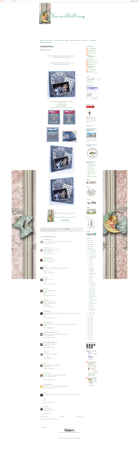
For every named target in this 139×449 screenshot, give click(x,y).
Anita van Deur (47, 257)
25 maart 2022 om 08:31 (49, 253)
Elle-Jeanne (46, 248)
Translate (91, 82)
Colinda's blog (91, 71)
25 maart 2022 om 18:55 (49, 347)
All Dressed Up (91, 168)
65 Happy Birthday (93, 296)
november (91, 252)
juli (90, 260)
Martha (45, 300)
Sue (44, 392)
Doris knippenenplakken (49, 342)
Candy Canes (92, 294)
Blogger (79, 438)
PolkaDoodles (91, 166)
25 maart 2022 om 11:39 (49, 272)
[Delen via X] (66, 229)
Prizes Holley (92, 290)
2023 (89, 246)
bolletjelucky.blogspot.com (50, 332)
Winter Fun (91, 298)
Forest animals (92, 292)
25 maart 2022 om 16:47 (49, 327)
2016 (89, 327)
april (90, 266)
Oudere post (80, 416)
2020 (89, 319)
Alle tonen (96, 73)
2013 (89, 333)
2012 (89, 335)
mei (90, 264)
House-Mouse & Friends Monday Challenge (92, 363)
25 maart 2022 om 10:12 (49, 261)
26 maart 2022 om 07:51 (49, 379)
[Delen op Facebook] (67, 229)
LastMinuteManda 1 (92, 164)
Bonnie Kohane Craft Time (92, 67)
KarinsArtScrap (91, 117)
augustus (91, 258)
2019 (89, 321)
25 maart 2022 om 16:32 (49, 317)
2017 (89, 325)
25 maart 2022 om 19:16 (49, 358)
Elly (44, 363)
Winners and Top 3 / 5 (84, 40)
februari (91, 312)
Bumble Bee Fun (93, 303)
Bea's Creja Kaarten (93, 62)
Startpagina (41, 40)
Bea (44, 266)
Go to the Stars (92, 282)
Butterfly (91, 280)
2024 (89, 244)
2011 (89, 337)
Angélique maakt (92, 51)
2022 (89, 248)
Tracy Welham (46, 384)
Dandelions (91, 305)
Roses (90, 278)
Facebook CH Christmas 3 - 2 (93, 285)
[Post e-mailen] (61, 228)
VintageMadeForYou (74, 432)
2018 (89, 323)
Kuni (44, 277)
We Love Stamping (92, 377)
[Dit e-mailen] (63, 229)
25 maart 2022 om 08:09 (49, 243)
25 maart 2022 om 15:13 (49, 306)
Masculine (91, 276)
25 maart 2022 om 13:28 (49, 284)
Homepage (62, 416)
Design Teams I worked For (49, 40)
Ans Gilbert (46, 311)
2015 (89, 329)
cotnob (45, 373)
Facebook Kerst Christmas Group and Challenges (61, 40)
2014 (89, 331)
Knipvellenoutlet (91, 171)
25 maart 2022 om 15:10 (49, 295)
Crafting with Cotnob (52, 376)
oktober (91, 254)
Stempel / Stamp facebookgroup (74, 40)
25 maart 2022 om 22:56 (49, 368)
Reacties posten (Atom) (52, 419)
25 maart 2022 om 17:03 (49, 337)
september (91, 256)
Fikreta (45, 406)
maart (90, 268)
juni (90, 262)
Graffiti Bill (91, 271)
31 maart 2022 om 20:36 (49, 410)
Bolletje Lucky (91, 64)
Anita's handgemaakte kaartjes (91, 56)
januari (91, 314)
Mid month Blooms (95, 380)
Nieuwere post (44, 416)
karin (44, 288)
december (91, 250)
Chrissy (45, 352)
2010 (89, 339)
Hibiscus (91, 307)
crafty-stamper (47, 322)
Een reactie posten (46, 413)
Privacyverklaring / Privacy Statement (45, 42)
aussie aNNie (91, 59)
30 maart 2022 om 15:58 (49, 402)
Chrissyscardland (92, 69)
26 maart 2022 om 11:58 (49, 388)
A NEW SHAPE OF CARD (93, 40)
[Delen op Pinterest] (69, 229)
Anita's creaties (91, 53)
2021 (89, 317)
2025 (89, 242)
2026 (89, 240)
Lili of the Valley (91, 170)
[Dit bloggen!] (65, 229)
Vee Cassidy (46, 239)
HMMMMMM (92, 269)
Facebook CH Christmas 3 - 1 (93, 310)
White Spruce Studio (92, 176)
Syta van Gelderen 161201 (49, 230)
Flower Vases (92, 288)
